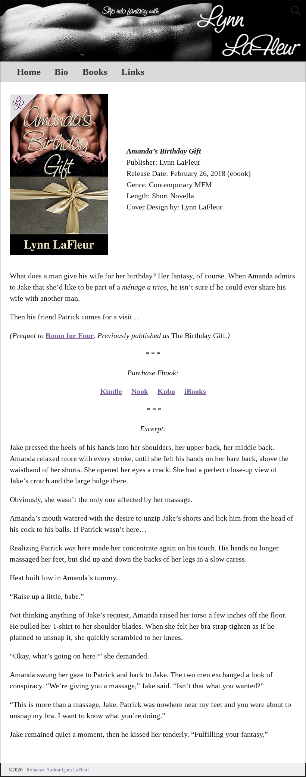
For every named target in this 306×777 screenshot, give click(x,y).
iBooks (195, 391)
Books (94, 72)
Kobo (166, 391)
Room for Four (70, 335)
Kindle (111, 391)
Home (29, 72)
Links (132, 72)
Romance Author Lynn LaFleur (57, 770)
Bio (61, 72)
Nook (139, 391)
